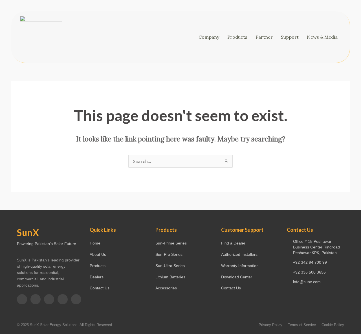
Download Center (236, 277)
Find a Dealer (233, 243)
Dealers (97, 277)
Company (209, 37)
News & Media (322, 37)
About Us (98, 254)
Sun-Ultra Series (170, 265)
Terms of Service (302, 325)
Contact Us (99, 288)
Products (237, 37)
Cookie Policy (333, 325)
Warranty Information (240, 265)
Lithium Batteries (170, 277)
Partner (264, 37)
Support (290, 37)
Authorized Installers (239, 254)
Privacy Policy (270, 325)
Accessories (166, 288)
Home (95, 243)
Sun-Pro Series (168, 254)
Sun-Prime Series (171, 243)
